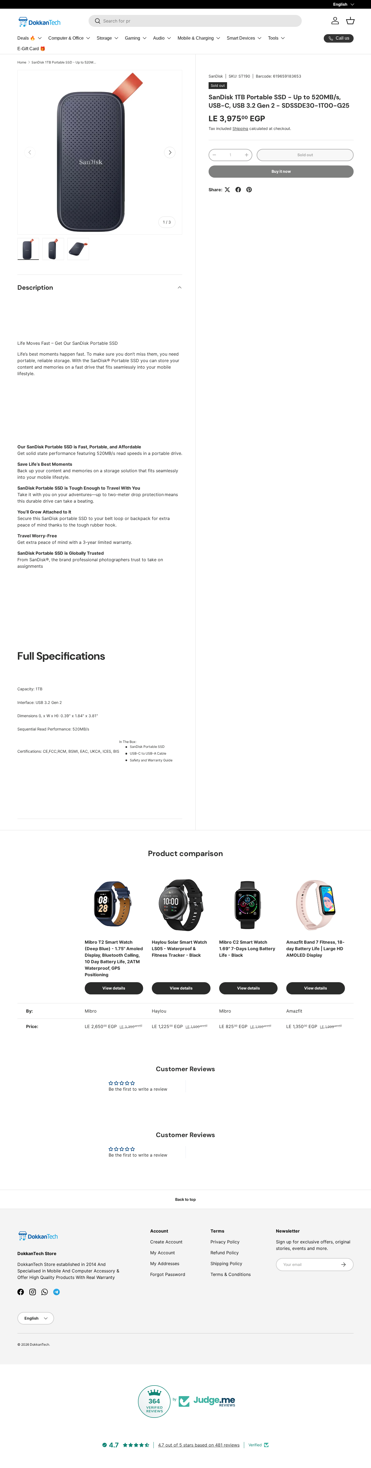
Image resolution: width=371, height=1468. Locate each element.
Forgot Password (167, 1274)
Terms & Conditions (230, 1274)
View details (113, 988)
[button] (350, 21)
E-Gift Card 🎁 (31, 48)
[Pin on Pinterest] (249, 189)
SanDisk (216, 76)
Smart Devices (241, 38)
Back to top (185, 1199)
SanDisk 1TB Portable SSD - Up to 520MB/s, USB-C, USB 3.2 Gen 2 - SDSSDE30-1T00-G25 (64, 62)
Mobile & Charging (196, 38)
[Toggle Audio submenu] (169, 38)
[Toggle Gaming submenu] (144, 38)
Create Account (166, 1241)
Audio (159, 38)
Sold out (305, 154)
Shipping (240, 128)
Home (21, 62)
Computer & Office (66, 38)
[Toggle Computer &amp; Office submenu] (88, 38)
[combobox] (195, 21)
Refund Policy (224, 1252)
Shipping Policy (226, 1263)
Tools (273, 38)
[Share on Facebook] (238, 189)
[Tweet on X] (227, 189)
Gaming (132, 38)
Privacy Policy (225, 1241)
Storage (104, 38)
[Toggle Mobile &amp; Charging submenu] (218, 38)
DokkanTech (39, 1344)
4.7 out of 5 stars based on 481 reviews (199, 1445)
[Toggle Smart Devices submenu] (259, 38)
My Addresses (164, 1263)
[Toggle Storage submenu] (116, 38)
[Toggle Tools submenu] (282, 38)
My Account (162, 1252)
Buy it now (281, 171)
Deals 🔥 (26, 38)
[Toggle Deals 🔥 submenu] (39, 38)
